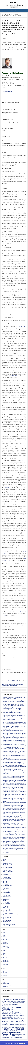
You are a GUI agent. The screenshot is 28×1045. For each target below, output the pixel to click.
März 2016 (5, 972)
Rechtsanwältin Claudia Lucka (20, 1024)
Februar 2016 (5, 974)
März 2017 (5, 956)
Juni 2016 (4, 968)
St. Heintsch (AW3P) (18, 35)
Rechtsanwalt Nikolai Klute (10, 1021)
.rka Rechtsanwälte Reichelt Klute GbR (13, 999)
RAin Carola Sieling (6, 909)
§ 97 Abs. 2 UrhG (22, 326)
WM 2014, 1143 (8, 487)
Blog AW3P (14, 2)
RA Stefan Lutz (5, 900)
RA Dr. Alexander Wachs (7, 873)
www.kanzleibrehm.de (7, 91)
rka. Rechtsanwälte (6, 921)
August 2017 (5, 949)
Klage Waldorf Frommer (11, 1008)
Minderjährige (16, 1011)
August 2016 (5, 965)
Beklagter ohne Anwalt (17, 1001)
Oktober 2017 (5, 946)
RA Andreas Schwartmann (8, 866)
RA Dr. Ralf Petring (6, 877)
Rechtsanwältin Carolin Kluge (8, 1024)
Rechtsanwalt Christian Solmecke (11, 1017)
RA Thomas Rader (6, 903)
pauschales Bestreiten (11, 1015)
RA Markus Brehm (15, 680)
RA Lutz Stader (5, 889)
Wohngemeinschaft (13, 685)
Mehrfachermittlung (7, 1011)
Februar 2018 (5, 940)
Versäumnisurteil (5, 1032)
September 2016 (6, 964)
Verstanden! (22, 1043)
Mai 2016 (4, 969)
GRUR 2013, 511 (13, 375)
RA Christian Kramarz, (7, 868)
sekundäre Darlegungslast (13, 1028)
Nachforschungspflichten (10, 1012)
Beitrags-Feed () (6, 983)
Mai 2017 (4, 953)
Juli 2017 (4, 950)
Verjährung (12, 1030)
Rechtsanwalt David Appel (7, 1018)
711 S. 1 (8, 615)
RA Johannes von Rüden (7, 885)
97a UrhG (4, 553)
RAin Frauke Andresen (7, 911)
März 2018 (5, 939)
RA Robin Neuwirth (6, 899)
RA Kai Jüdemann (6, 888)
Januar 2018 (5, 942)
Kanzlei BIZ (5, 860)
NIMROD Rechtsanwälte (7, 862)
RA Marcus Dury (6, 891)
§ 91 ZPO (21, 611)
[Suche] (11, 7)
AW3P (11, 1001)
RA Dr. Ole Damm (6, 875)
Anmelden (4, 982)
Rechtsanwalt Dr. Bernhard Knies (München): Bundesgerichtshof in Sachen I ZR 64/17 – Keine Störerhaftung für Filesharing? (14, 825)
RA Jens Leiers (5, 884)
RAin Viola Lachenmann (7, 918)
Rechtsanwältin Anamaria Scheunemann (16, 1023)
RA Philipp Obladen (6, 898)
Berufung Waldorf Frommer (15, 1002)
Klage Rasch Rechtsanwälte (11, 1007)
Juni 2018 (4, 935)
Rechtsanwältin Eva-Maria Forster (18, 1025)
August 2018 (5, 932)
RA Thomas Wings (6, 905)
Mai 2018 (4, 936)
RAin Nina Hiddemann (7, 917)
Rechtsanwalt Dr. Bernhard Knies (9, 1020)
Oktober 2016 (5, 963)
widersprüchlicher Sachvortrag (20, 1034)
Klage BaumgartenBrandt (15, 1006)
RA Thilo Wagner (6, 902)
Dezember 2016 (6, 960)
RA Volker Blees (6, 906)
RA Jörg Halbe (5, 887)
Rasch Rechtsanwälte (7, 920)
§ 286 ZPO (23, 460)
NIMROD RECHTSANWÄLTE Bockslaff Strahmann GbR (12, 1013)
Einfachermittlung (11, 1004)
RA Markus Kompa (6, 893)
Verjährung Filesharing (18, 1030)
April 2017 (4, 954)
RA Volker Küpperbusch (7, 907)
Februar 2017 (5, 957)
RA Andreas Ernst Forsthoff (8, 864)
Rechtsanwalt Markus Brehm (14, 684)
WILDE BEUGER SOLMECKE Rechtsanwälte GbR (11, 1036)
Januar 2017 (5, 958)
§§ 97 (24, 551)
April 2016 (4, 971)
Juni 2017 (4, 951)
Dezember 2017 (6, 943)
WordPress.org (5, 986)
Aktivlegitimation (6, 1001)
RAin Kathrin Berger (6, 916)
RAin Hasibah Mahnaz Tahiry (8, 913)
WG (8, 685)
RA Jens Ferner (6, 882)
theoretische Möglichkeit (6, 1030)
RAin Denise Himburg (7, 910)
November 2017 (6, 945)
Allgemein (9, 680)
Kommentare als (7, 985)
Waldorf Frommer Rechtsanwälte (9, 924)
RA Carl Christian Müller (7, 867)
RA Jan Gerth (5, 881)
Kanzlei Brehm (20, 683)
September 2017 (6, 947)
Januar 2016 (5, 975)
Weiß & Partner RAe (6, 925)
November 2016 (6, 961)
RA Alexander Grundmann (7, 863)
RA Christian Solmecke (7, 870)
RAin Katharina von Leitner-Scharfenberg (10, 914)
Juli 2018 (4, 933)
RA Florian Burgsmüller (7, 878)
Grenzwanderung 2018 (7, 758)
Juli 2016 (4, 967)
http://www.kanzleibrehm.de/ (12, 683)
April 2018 (4, 938)
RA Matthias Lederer (6, 895)
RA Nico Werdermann (7, 896)
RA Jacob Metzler (6, 880)
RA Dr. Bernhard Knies (7, 874)
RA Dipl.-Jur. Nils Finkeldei (8, 871)
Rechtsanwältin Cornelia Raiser (7, 1025)
